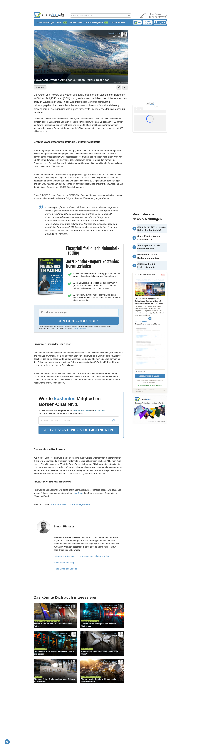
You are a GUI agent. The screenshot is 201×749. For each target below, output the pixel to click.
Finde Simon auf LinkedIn (65, 569)
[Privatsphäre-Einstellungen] (7, 741)
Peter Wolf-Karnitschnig (61, 633)
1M (152, 103)
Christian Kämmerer (63, 605)
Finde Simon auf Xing (64, 562)
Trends (59, 22)
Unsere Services (118, 22)
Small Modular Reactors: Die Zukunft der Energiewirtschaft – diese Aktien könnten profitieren (149, 301)
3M (148, 103)
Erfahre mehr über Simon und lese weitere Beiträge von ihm (81, 556)
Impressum (151, 389)
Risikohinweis (139, 391)
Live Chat (78, 493)
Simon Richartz (114, 33)
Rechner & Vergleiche (93, 22)
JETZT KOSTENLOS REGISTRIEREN (78, 430)
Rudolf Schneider (64, 661)
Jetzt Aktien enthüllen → (149, 376)
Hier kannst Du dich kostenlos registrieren (70, 504)
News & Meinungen (45, 22)
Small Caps (40, 87)
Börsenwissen (76, 22)
